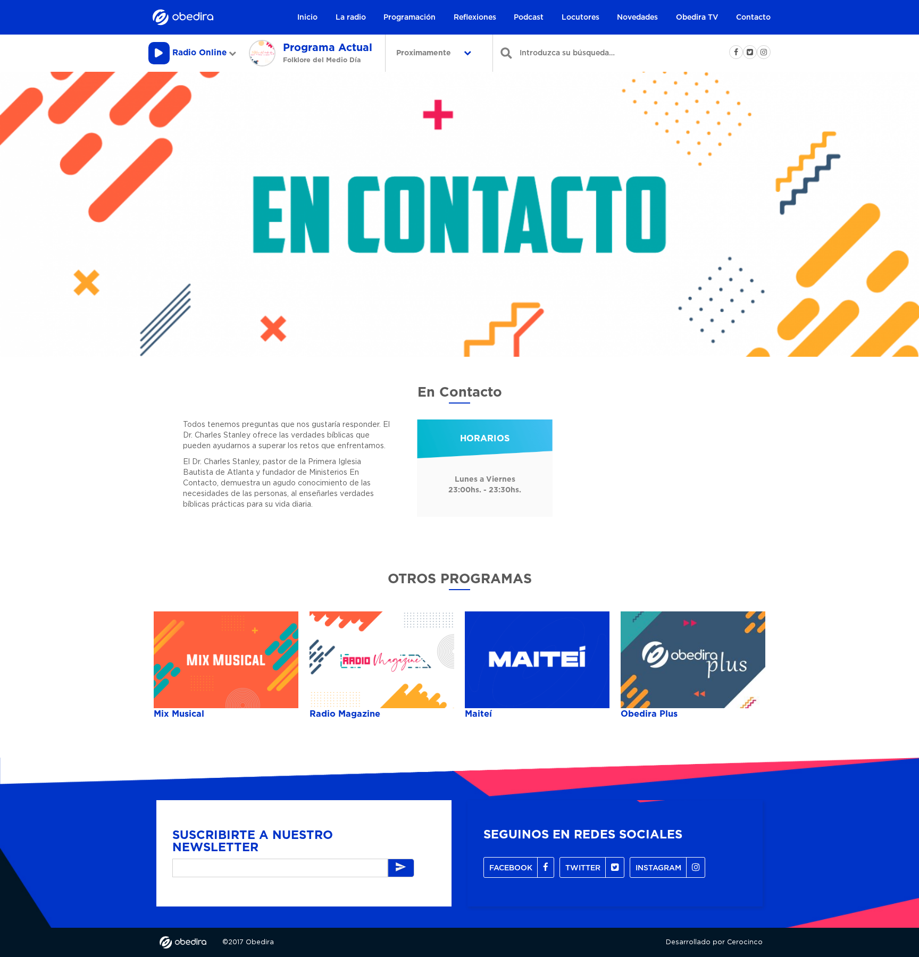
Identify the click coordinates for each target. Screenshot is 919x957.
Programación (409, 17)
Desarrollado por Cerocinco (714, 942)
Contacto (753, 17)
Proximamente (424, 53)
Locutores (580, 17)
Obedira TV (697, 17)
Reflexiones (475, 17)
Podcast (529, 17)
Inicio (307, 17)
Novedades (637, 17)
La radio (351, 17)
